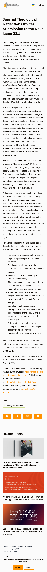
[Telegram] (17, 416)
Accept (17, 567)
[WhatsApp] (38, 416)
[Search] (40, 5)
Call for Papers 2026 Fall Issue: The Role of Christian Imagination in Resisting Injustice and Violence (22, 531)
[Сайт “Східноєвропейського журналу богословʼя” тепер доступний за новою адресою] (23, 482)
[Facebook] (7, 416)
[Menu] (43, 5)
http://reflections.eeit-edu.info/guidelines (25, 382)
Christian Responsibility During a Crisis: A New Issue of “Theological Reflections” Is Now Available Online (22, 465)
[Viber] (27, 416)
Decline (29, 567)
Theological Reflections (14, 406)
